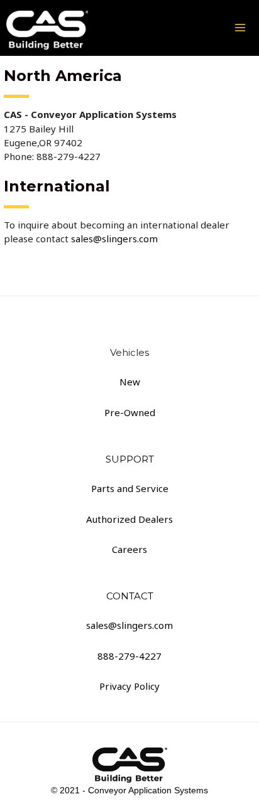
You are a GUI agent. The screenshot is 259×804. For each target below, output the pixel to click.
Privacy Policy (129, 686)
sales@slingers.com (113, 238)
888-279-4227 (129, 656)
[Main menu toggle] (240, 28)
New (129, 381)
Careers (129, 549)
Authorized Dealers (129, 519)
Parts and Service (129, 488)
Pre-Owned (129, 412)
